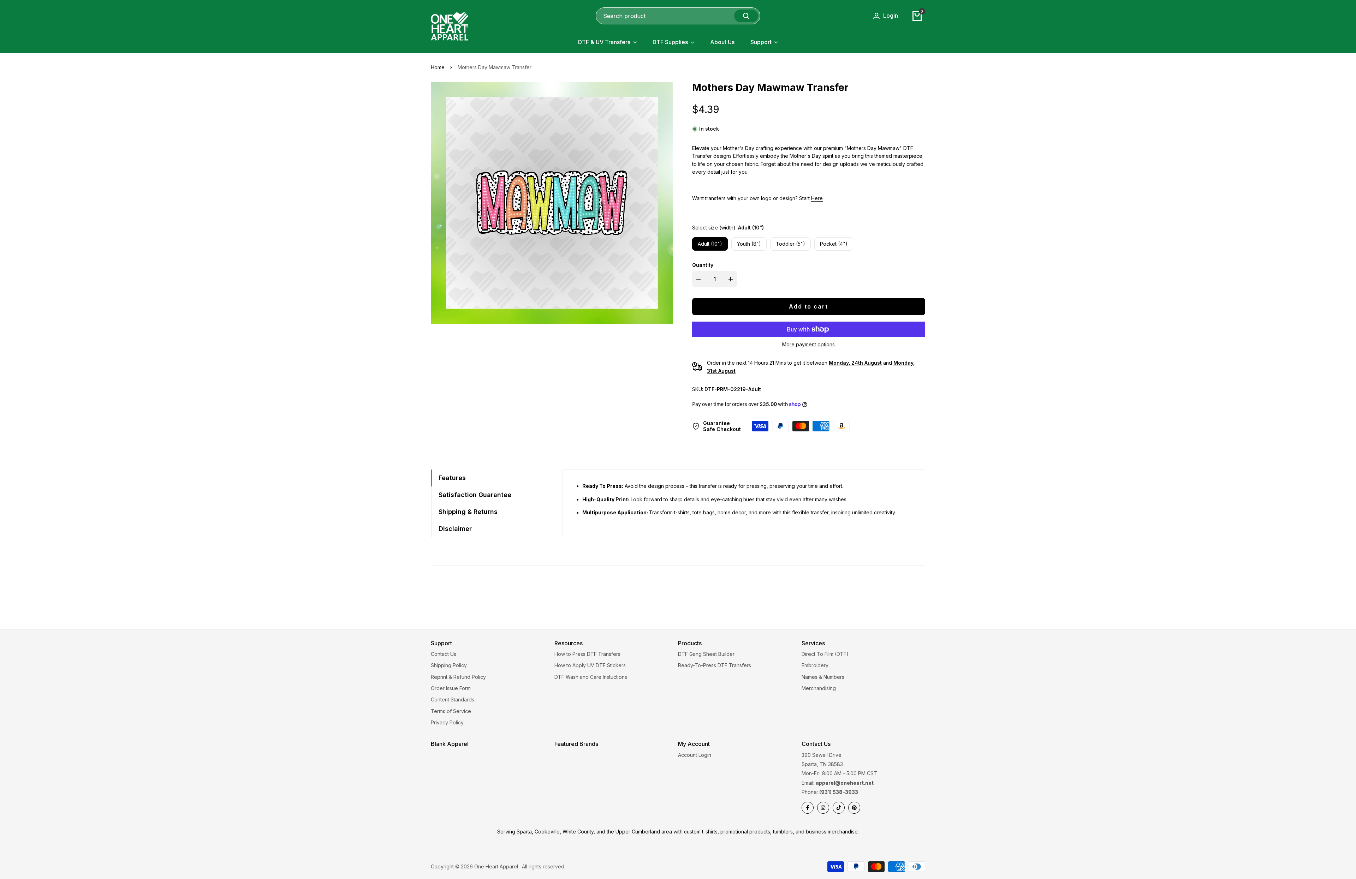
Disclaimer (455, 528)
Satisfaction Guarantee (475, 494)
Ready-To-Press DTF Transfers (714, 665)
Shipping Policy (449, 665)
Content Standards (452, 699)
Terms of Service (451, 711)
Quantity (702, 265)
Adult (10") (710, 244)
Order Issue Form (451, 688)
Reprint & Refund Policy (458, 677)
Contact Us (443, 654)
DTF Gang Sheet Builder (706, 654)
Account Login (694, 755)
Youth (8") (749, 244)
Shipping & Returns (468, 511)
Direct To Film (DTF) (825, 654)
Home (438, 67)
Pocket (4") (834, 244)
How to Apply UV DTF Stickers (590, 665)
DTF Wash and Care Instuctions (590, 677)
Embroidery (815, 665)
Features (452, 478)
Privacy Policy (447, 722)
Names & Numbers (823, 677)
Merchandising (819, 688)
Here (817, 198)
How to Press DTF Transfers (587, 654)
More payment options (808, 344)
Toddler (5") (790, 244)
